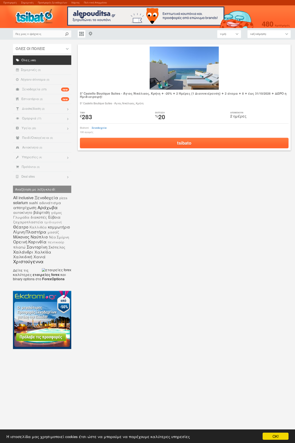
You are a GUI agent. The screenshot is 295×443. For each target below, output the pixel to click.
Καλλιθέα (38, 227)
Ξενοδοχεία (44, 89)
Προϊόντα (30, 166)
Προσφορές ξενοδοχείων (52, 2)
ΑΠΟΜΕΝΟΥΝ (236, 113)
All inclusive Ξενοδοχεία (35, 197)
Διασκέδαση (33, 108)
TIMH (82, 113)
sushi (33, 202)
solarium (20, 202)
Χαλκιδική (22, 256)
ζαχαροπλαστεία (28, 221)
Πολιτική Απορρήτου (95, 2)
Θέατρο (20, 227)
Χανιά (39, 256)
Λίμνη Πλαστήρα (29, 232)
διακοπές (39, 217)
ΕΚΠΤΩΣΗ (160, 113)
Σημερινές (27, 2)
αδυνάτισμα (50, 202)
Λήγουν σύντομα (35, 79)
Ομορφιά (31, 118)
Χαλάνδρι (23, 252)
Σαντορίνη (37, 247)
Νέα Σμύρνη (59, 237)
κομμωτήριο (59, 227)
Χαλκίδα (43, 252)
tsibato (184, 143)
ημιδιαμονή (53, 222)
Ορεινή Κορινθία (29, 241)
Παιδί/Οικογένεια (37, 137)
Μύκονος (21, 237)
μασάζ (53, 232)
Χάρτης (75, 2)
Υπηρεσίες (31, 157)
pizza (63, 197)
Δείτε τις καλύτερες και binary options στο (39, 274)
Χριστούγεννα (28, 261)
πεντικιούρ (56, 242)
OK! (276, 436)
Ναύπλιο (39, 237)
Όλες (28, 60)
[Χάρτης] (90, 34)
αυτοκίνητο (22, 212)
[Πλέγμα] (81, 34)
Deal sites (28, 176)
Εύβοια (54, 217)
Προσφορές (10, 2)
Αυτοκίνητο (31, 147)
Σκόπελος (57, 247)
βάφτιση (41, 212)
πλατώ (19, 247)
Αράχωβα (48, 207)
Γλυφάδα (21, 217)
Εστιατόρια (44, 99)
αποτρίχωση (24, 207)
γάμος (56, 212)
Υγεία (28, 128)
